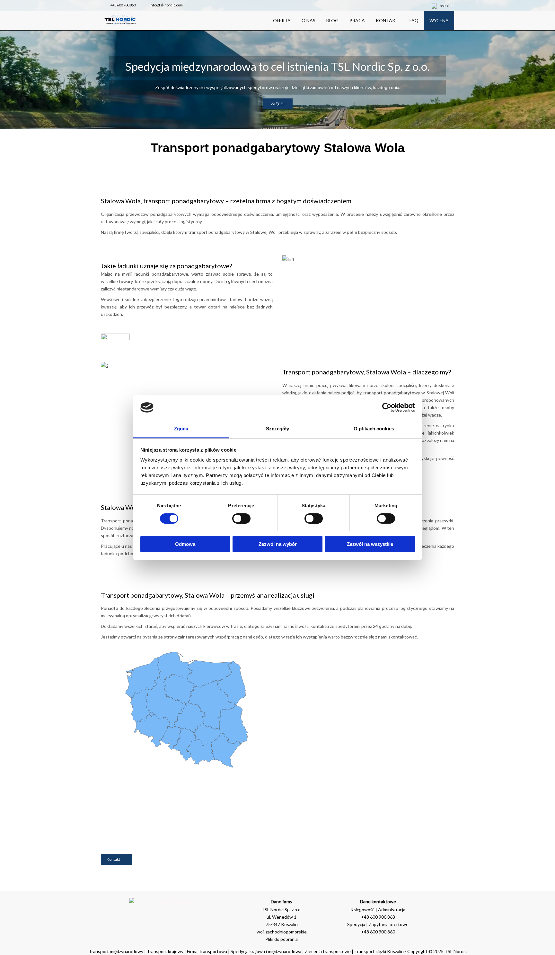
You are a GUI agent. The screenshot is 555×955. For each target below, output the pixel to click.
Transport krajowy (165, 951)
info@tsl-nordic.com (166, 5)
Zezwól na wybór (278, 544)
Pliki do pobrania (281, 939)
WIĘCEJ (277, 103)
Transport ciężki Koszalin (379, 951)
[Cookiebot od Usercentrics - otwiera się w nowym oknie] (387, 407)
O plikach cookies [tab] (374, 428)
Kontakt (113, 859)
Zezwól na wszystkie (370, 544)
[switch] (241, 518)
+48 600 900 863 (378, 917)
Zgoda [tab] (181, 428)
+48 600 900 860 (123, 5)
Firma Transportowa (207, 951)
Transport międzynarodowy (116, 951)
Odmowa (185, 544)
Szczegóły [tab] (277, 428)
